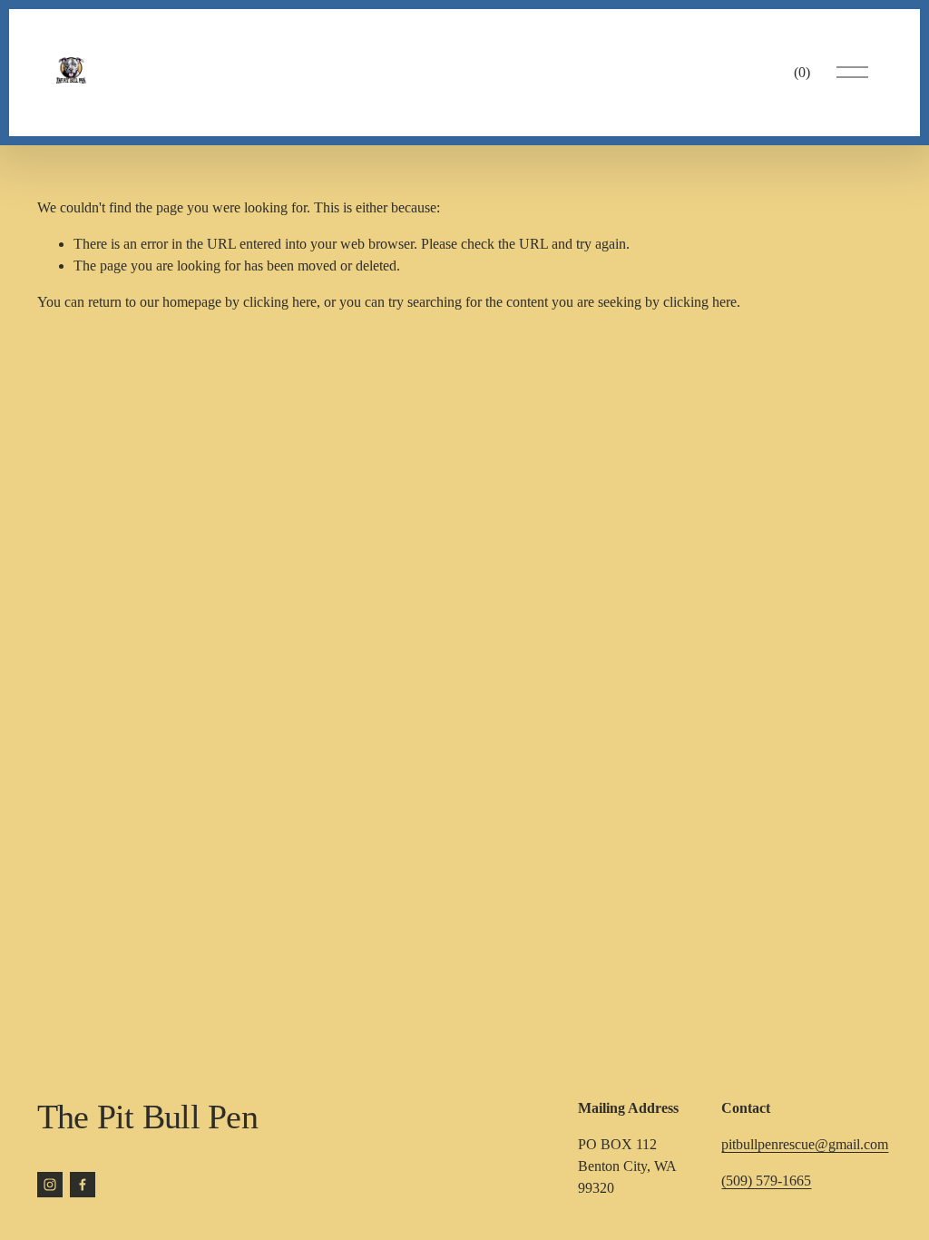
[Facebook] (82, 1184)
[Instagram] (50, 1184)
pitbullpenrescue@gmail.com (804, 1144)
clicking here (280, 302)
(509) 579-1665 (766, 1180)
